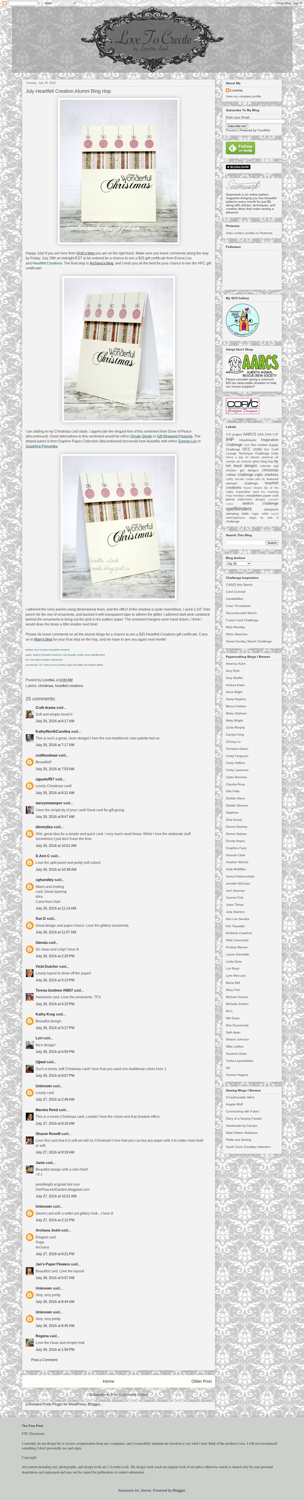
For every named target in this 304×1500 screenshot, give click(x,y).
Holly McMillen (236, 869)
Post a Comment (44, 1360)
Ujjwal (41, 1062)
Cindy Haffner (235, 763)
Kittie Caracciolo (237, 940)
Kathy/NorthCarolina (53, 731)
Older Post (201, 1381)
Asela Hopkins (236, 699)
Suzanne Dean (236, 1053)
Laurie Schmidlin (237, 954)
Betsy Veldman (236, 713)
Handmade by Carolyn (241, 1125)
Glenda (42, 943)
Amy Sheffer (234, 678)
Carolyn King (235, 734)
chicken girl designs (242, 470)
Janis (40, 1163)
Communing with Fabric (242, 1111)
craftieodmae (47, 755)
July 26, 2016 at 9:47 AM (55, 817)
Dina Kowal (234, 819)
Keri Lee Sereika (237, 919)
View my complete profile (243, 96)
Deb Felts (232, 791)
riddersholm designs (251, 499)
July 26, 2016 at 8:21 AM (55, 793)
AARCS (249, 434)
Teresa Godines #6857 (54, 990)
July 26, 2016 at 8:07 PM (55, 1075)
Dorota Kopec (235, 841)
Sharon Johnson (237, 1039)
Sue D (41, 918)
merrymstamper (49, 803)
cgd (275, 466)
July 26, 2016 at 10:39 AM (56, 869)
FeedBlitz (263, 130)
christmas (45, 686)
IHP (230, 439)
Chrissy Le (233, 741)
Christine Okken (237, 749)
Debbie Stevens (237, 805)
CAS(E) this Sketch (239, 584)
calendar (265, 466)
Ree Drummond (237, 1025)
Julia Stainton (235, 912)
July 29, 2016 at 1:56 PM (55, 1349)
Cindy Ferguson (237, 756)
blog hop (267, 461)
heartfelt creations (69, 686)
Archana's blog (101, 263)
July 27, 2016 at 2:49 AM (55, 1099)
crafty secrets (235, 479)
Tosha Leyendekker (239, 1061)
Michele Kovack (237, 997)
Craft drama (45, 708)
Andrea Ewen (235, 685)
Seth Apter (233, 1032)
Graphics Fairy (236, 848)
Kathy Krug (45, 1014)
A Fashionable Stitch (240, 1097)
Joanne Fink (234, 897)
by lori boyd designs (252, 463)
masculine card (247, 491)
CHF (275, 434)
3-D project (234, 434)
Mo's (229, 1011)
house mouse (252, 487)
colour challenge (239, 474)
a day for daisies (247, 457)
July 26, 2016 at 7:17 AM (55, 745)
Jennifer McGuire (238, 883)
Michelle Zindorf (237, 1004)
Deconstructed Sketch (241, 613)
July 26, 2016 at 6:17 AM (55, 721)
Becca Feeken (236, 706)
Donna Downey (236, 826)
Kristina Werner (237, 947)
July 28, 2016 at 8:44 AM (55, 1302)
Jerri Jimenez (235, 890)
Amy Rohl (232, 671)
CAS (260, 434)
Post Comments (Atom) (129, 1395)
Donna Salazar (236, 834)
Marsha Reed (47, 1110)
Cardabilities (234, 598)
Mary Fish (233, 990)
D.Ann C (43, 856)
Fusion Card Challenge (242, 620)
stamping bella (237, 513)
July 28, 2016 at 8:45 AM (55, 1326)
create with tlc (255, 479)
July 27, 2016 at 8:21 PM (55, 1254)
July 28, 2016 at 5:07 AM (55, 1278)
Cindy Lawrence (237, 770)
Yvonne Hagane (237, 1075)
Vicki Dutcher (47, 966)
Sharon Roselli (48, 1134)
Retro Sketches (236, 634)
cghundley (45, 880)
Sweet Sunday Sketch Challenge (249, 641)
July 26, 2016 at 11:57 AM (56, 932)
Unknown (44, 1086)
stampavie (271, 509)
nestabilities (254, 495)
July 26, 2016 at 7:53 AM (55, 769)
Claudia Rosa (235, 784)
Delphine (232, 812)
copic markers (266, 474)
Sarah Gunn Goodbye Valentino (248, 1147)
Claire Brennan (236, 777)
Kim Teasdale (235, 926)
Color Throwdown (238, 606)
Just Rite (250, 445)
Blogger (179, 1490)
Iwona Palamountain (240, 876)
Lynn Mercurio (236, 975)
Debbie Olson (235, 798)
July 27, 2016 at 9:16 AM (55, 1123)
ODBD (257, 449)
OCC (246, 449)
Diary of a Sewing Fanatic (244, 1118)
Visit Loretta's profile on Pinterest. (249, 233)
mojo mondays (235, 495)
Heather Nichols (237, 862)
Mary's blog (43, 639)
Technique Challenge (254, 453)
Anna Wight (234, 692)
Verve (229, 457)
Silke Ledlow (234, 1046)
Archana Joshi (48, 1230)
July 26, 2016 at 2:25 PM (55, 956)
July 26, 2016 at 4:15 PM (55, 1004)
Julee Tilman (235, 904)
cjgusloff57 (45, 779)
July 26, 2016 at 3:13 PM (55, 980)
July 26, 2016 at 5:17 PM (55, 1028)
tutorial (274, 513)
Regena (42, 1336)
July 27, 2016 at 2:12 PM (55, 1220)
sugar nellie (259, 513)
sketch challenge (260, 503)
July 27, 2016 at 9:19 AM (55, 1152)
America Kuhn (236, 663)
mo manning (269, 491)
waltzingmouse (235, 517)
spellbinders (239, 509)
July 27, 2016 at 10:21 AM (56, 1196)
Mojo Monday (235, 627)
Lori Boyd (232, 968)
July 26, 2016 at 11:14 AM (56, 908)
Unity (274, 453)
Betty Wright (234, 720)
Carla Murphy (235, 727)
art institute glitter (248, 461)
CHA (268, 434)
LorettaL (236, 90)
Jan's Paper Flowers (53, 1264)
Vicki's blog (85, 253)
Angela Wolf (234, 1104)
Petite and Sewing (238, 1139)
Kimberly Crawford (239, 933)
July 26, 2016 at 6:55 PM (55, 1052)
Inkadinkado (247, 440)
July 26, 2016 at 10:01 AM (56, 846)
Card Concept (235, 591)
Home (108, 1381)
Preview (231, 130)
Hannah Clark (235, 855)
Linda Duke (234, 961)
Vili (228, 1068)
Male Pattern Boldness (242, 1133)
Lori (39, 1038)
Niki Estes (233, 1018)
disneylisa (44, 827)
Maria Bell (233, 982)
